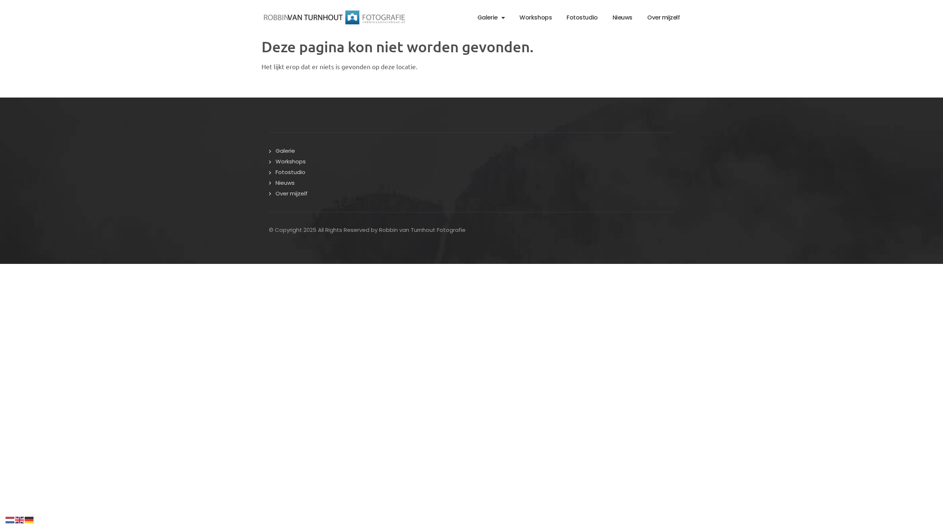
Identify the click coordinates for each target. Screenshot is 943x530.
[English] (20, 519)
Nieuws (622, 17)
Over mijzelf (663, 17)
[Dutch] (10, 519)
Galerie (487, 17)
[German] (29, 519)
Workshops (535, 17)
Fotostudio (582, 17)
